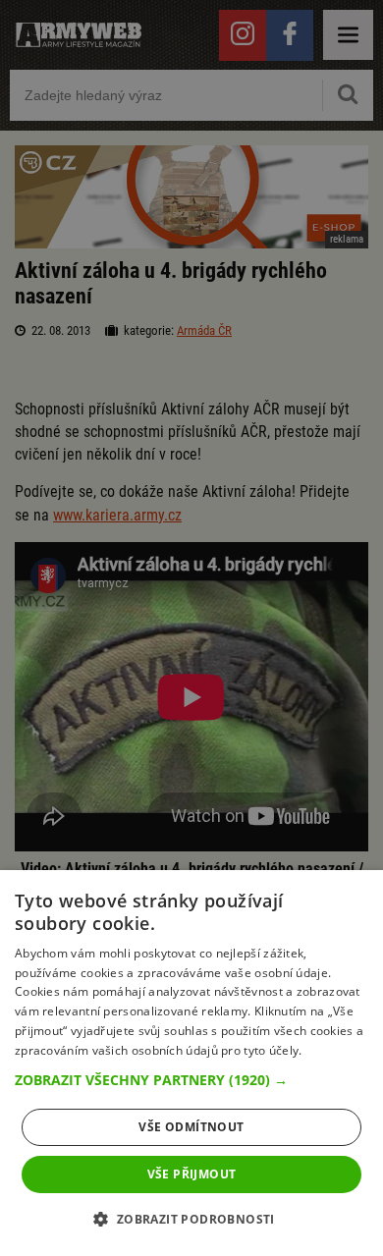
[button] (191, 1080)
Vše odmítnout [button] (191, 1127)
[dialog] (191, 1063)
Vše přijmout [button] (192, 1174)
